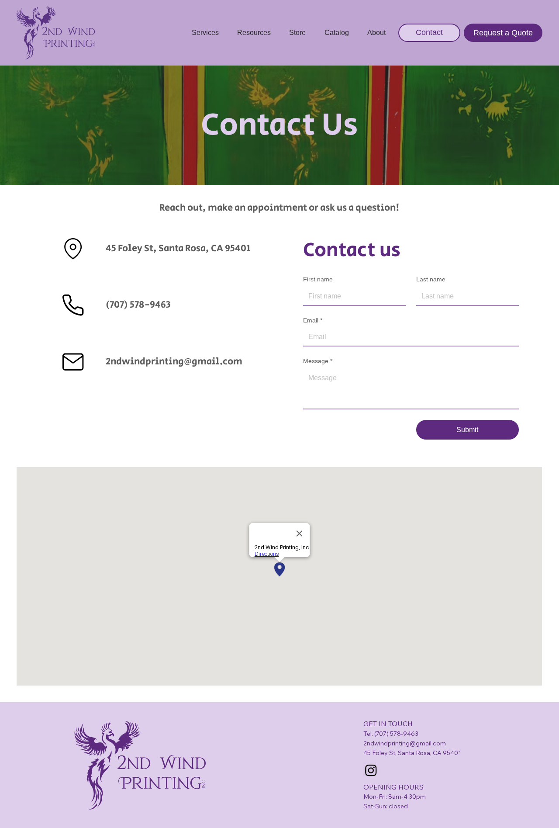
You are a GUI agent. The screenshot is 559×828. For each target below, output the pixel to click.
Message (317, 360)
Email (312, 320)
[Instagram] (371, 770)
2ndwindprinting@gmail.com (174, 362)
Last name (430, 279)
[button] (205, 32)
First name (318, 279)
